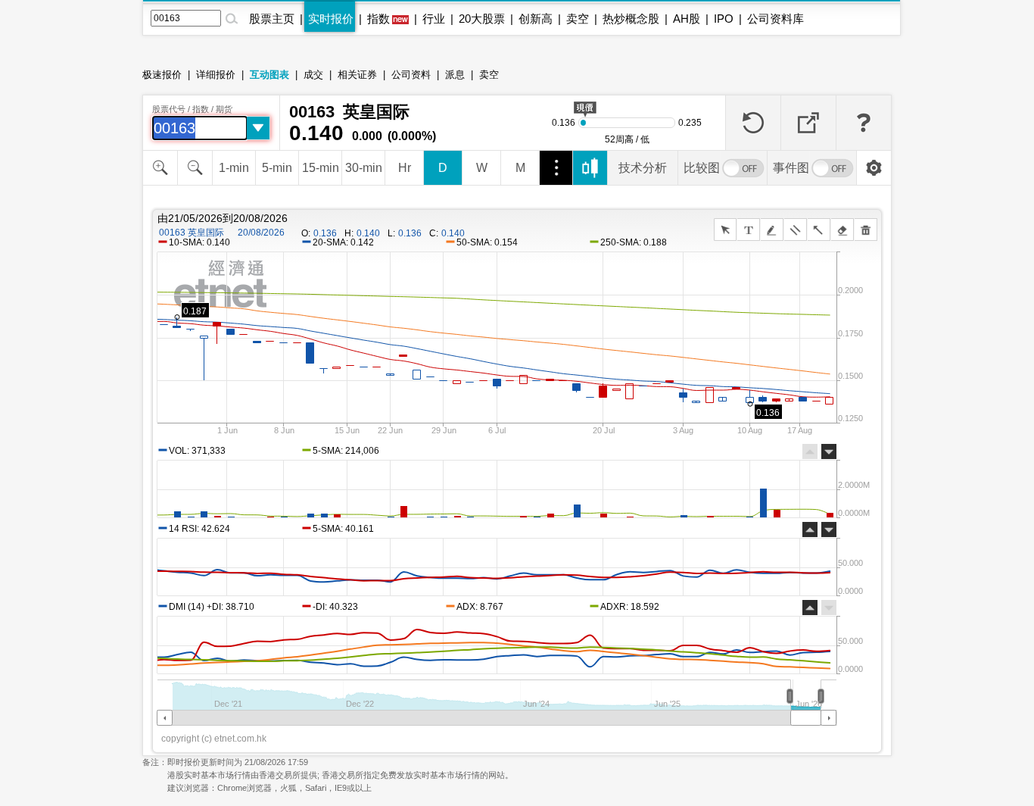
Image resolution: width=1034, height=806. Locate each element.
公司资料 (411, 74)
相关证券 (357, 74)
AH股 (686, 18)
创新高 (536, 18)
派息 (455, 74)
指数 (378, 18)
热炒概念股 (631, 18)
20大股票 (482, 18)
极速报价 (162, 74)
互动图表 (269, 74)
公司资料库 (775, 18)
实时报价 (330, 18)
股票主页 (271, 18)
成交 (313, 74)
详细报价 (215, 74)
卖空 (577, 18)
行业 (433, 18)
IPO (723, 18)
